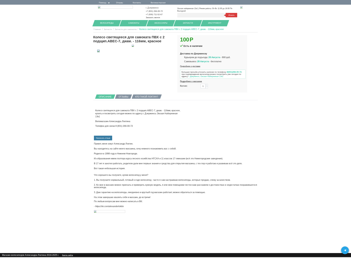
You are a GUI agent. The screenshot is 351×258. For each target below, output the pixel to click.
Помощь (102, 3)
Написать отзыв (103, 138)
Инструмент (214, 23)
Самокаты (133, 23)
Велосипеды (107, 23)
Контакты (137, 3)
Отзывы (119, 3)
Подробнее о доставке (190, 66)
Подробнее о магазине (191, 81)
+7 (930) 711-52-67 (154, 14)
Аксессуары (160, 23)
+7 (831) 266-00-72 (154, 11)
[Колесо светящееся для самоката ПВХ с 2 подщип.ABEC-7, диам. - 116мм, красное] (132, 46)
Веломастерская (158, 3)
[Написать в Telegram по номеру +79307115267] (345, 250)
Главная (97, 29)
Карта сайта (67, 255)
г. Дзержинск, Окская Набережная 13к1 (205, 76)
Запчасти (188, 23)
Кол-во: (183, 86)
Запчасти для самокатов (126, 29)
